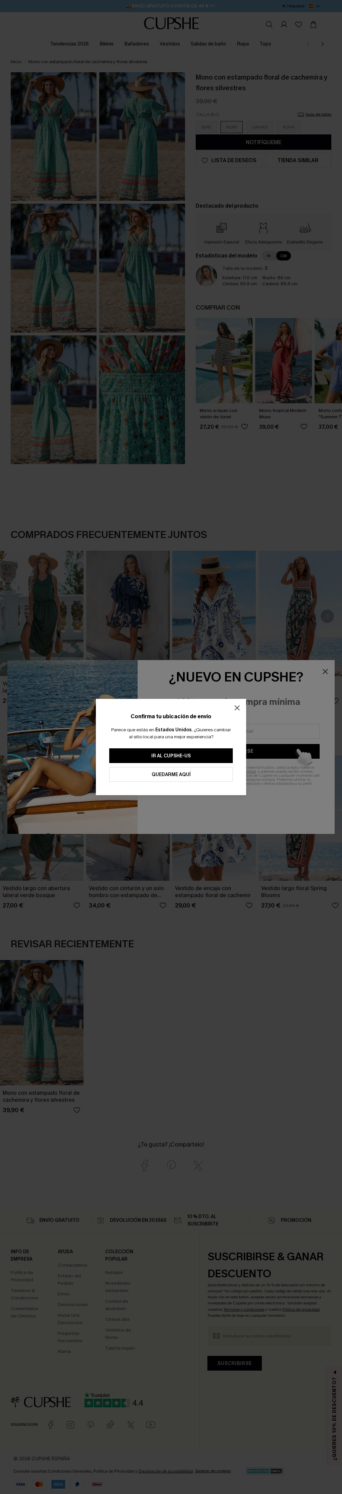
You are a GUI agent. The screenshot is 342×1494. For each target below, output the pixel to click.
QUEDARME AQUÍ (171, 774)
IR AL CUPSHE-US (171, 756)
